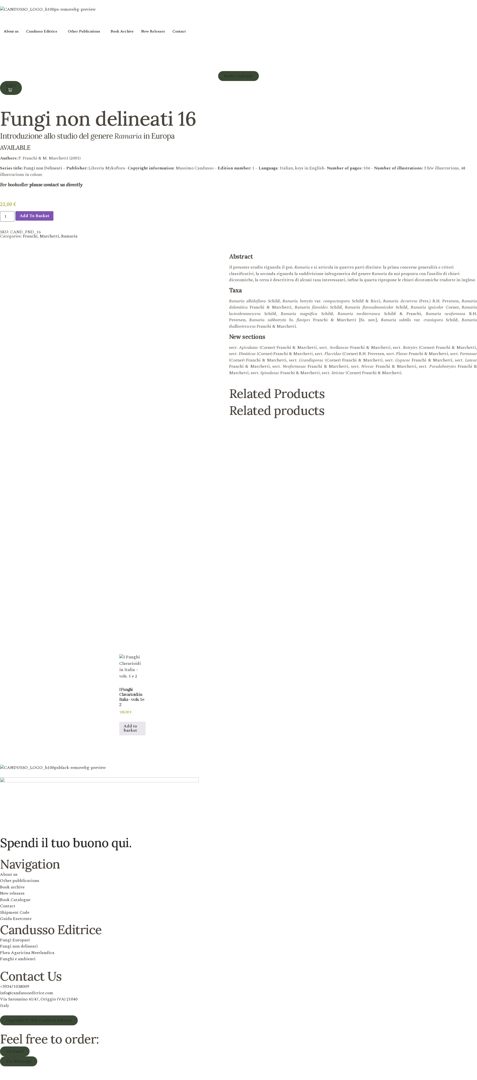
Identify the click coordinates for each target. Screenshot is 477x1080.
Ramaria (69, 236)
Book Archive (122, 31)
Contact (179, 31)
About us (11, 31)
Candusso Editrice (41, 31)
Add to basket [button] (130, 728)
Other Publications (84, 31)
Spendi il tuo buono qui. (66, 843)
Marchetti (49, 236)
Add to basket (34, 216)
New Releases (153, 31)
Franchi (30, 236)
